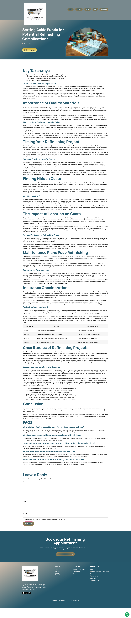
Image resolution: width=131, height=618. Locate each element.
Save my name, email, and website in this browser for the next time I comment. (45, 519)
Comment (26, 481)
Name (25, 501)
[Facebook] (23, 593)
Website (25, 513)
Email (25, 507)
